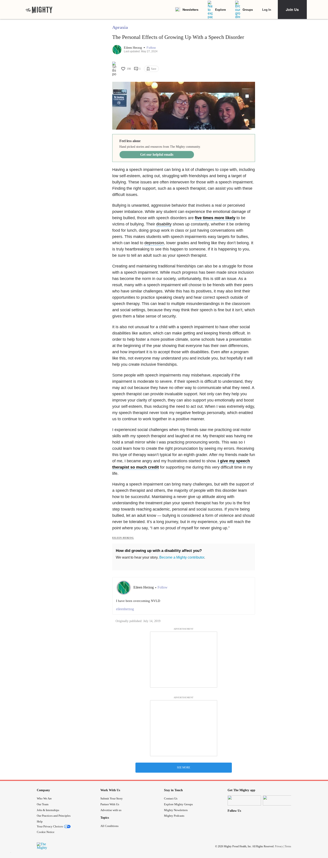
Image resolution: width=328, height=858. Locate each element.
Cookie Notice (45, 832)
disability (164, 224)
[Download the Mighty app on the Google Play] (279, 800)
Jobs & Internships (48, 810)
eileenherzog (125, 609)
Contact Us (170, 798)
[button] (151, 48)
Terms (288, 846)
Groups (248, 9)
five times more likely (215, 218)
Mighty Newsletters (176, 810)
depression (154, 243)
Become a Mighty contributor (181, 557)
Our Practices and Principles (54, 815)
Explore (220, 9)
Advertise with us (110, 810)
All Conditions (109, 826)
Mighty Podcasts (174, 815)
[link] (39, 9)
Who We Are (44, 798)
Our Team (42, 804)
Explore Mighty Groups (178, 804)
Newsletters (190, 9)
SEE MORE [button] (183, 767)
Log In (266, 9)
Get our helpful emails (156, 154)
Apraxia (120, 27)
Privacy (279, 846)
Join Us (292, 9)
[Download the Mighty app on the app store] (244, 800)
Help (40, 821)
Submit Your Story (111, 798)
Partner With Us (109, 804)
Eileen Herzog (133, 47)
